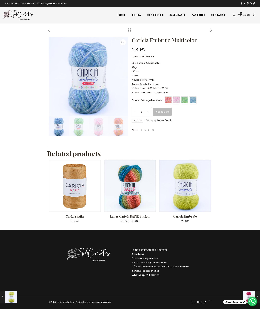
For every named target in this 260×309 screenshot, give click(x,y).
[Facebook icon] (241, 3)
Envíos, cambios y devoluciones (149, 262)
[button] (123, 42)
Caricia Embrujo (185, 216)
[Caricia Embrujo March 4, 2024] (8, 297)
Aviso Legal (138, 254)
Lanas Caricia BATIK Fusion (130, 216)
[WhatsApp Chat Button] (252, 301)
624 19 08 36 (152, 275)
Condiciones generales (145, 258)
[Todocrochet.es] (18, 15)
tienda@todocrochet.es (53, 3)
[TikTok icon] (254, 3)
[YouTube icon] (244, 3)
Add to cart (162, 111)
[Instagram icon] (248, 3)
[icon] (251, 3)
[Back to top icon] (210, 301)
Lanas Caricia (164, 120)
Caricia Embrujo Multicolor (147, 100)
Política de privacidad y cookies (149, 249)
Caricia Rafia (75, 216)
